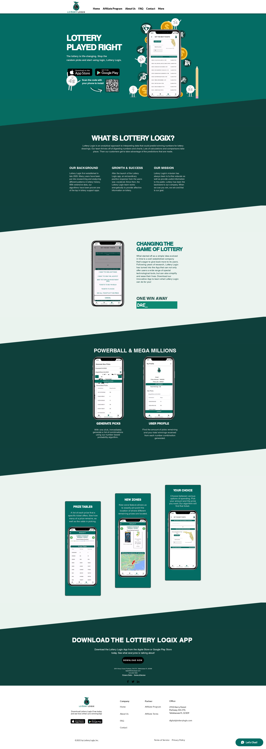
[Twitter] (133, 681)
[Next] (143, 569)
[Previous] (127, 569)
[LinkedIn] (138, 681)
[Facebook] (128, 681)
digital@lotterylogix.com (133, 671)
